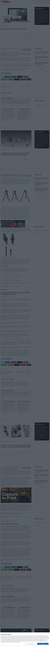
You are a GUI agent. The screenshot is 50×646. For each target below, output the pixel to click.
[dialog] (25, 639)
